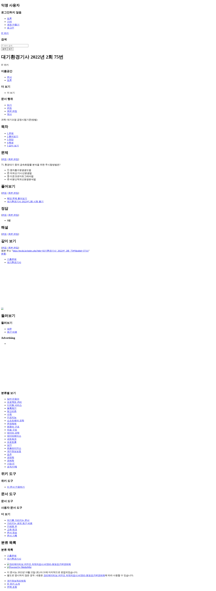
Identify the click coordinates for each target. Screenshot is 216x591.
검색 (4, 39)
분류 (3, 254)
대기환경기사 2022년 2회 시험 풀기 (25, 201)
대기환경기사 (14, 262)
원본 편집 (13, 159)
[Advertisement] (89, 286)
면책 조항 (12, 587)
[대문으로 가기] (2, 309)
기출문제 (11, 259)
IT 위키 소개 (13, 584)
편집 (4, 159)
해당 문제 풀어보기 (17, 198)
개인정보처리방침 (16, 581)
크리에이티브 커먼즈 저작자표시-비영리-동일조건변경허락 (74, 575)
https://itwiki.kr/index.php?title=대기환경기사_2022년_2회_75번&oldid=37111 (51, 251)
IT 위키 (5, 33)
